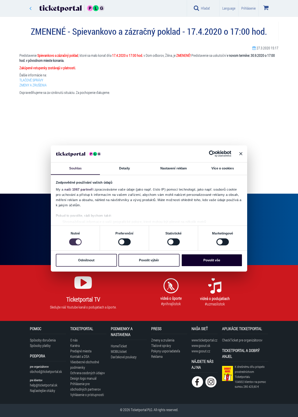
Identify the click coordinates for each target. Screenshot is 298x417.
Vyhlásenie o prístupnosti (87, 394)
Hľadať (205, 8)
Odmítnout (86, 260)
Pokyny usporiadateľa (165, 351)
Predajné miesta (80, 351)
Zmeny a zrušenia (162, 340)
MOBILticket (119, 351)
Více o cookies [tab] (222, 168)
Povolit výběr (149, 260)
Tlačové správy (161, 345)
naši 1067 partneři (78, 189)
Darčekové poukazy (124, 357)
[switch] (124, 241)
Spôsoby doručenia (43, 340)
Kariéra (75, 345)
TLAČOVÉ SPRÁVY (31, 80)
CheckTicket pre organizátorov (242, 340)
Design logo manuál (83, 378)
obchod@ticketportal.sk (46, 371)
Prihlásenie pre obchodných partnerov (85, 386)
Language (228, 8)
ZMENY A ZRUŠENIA (33, 85)
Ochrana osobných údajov (87, 372)
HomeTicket (119, 346)
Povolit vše (211, 260)
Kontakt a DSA (79, 356)
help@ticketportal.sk (43, 385)
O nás (74, 340)
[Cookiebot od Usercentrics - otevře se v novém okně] (212, 153)
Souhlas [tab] (75, 168)
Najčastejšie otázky (42, 390)
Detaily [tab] (124, 168)
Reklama (157, 356)
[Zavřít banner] (240, 153)
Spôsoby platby (40, 345)
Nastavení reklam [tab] (173, 168)
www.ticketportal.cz (204, 340)
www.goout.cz (201, 351)
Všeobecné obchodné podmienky (84, 365)
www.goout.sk (201, 345)
